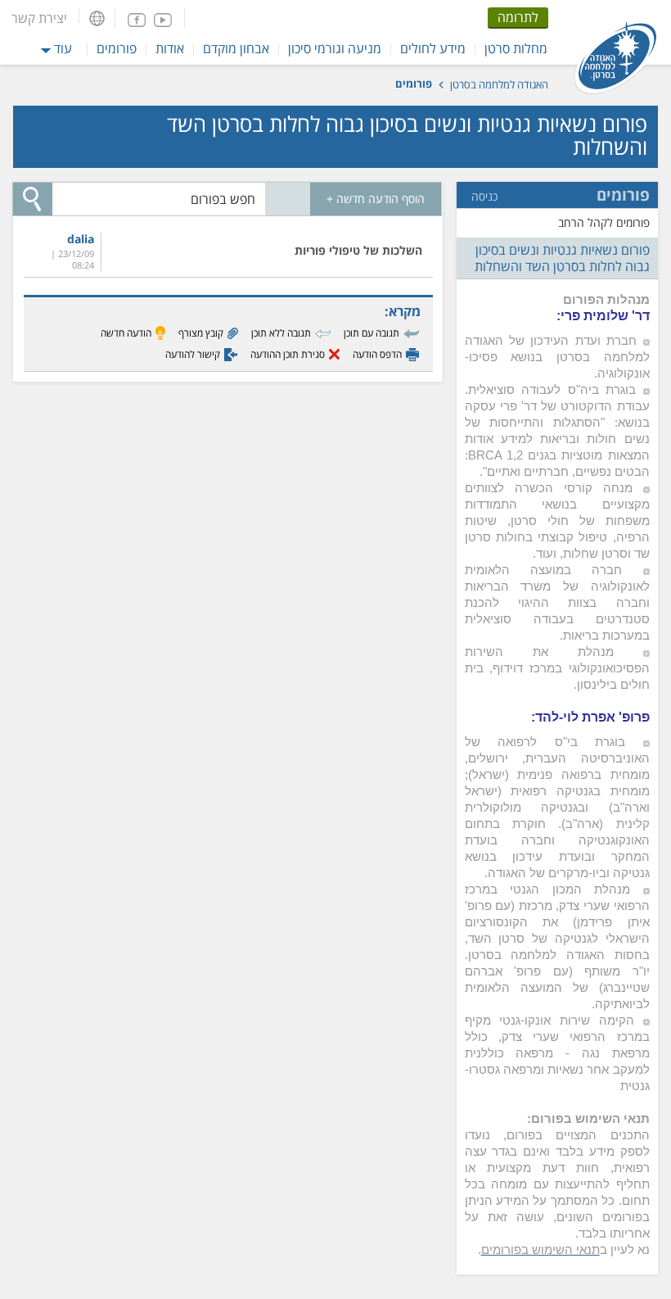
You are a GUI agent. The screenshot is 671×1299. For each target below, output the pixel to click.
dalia (80, 239)
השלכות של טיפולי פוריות (358, 250)
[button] (97, 18)
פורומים (117, 48)
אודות (169, 48)
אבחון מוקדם (236, 48)
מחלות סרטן (515, 48)
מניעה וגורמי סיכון (334, 48)
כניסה (484, 196)
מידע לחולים (433, 48)
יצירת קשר (39, 18)
